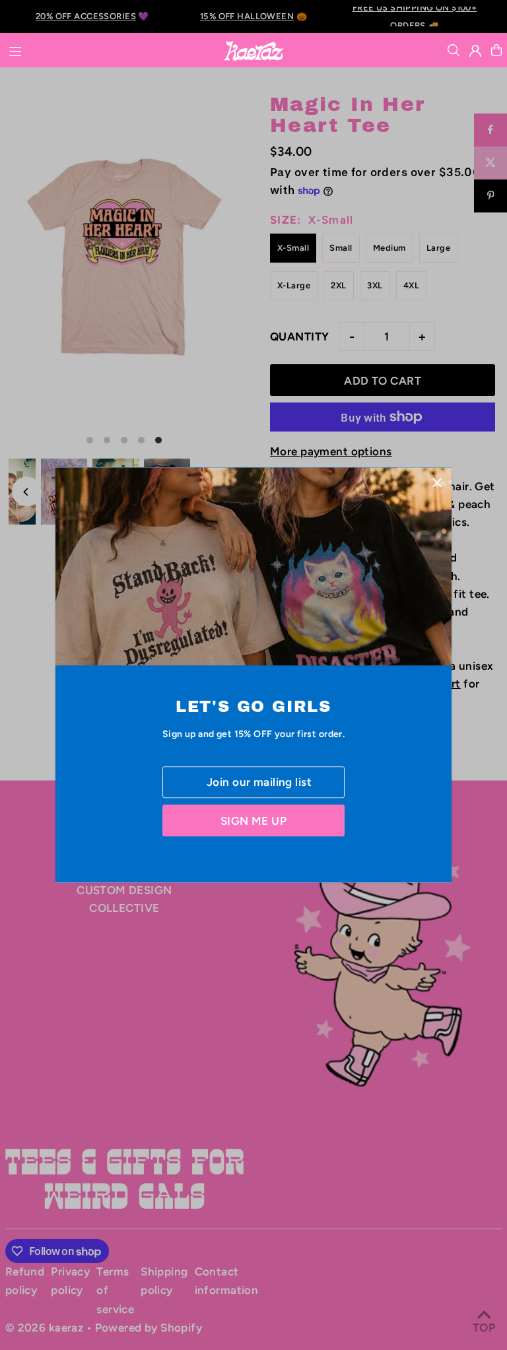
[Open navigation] (109, 49)
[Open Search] (453, 50)
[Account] (475, 51)
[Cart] (496, 50)
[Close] (436, 482)
